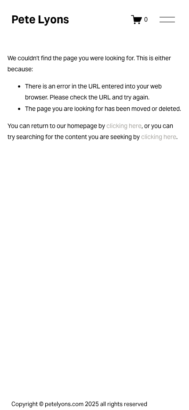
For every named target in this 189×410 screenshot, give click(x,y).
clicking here (124, 126)
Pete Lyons (40, 19)
